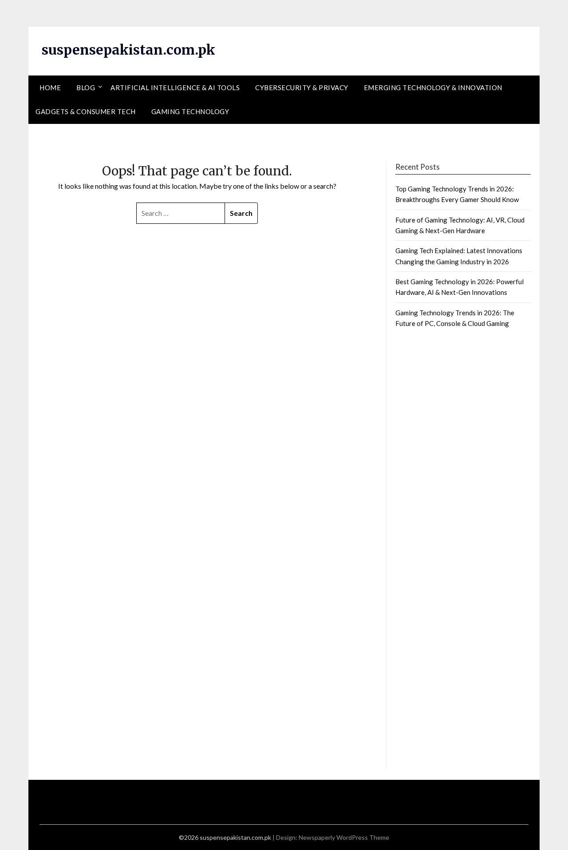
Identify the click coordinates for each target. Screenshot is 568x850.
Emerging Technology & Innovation (433, 87)
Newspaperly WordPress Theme (344, 837)
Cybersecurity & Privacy (301, 87)
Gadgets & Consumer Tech (86, 111)
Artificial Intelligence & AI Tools (175, 87)
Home (50, 87)
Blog (85, 87)
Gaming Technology (190, 111)
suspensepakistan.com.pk (128, 49)
